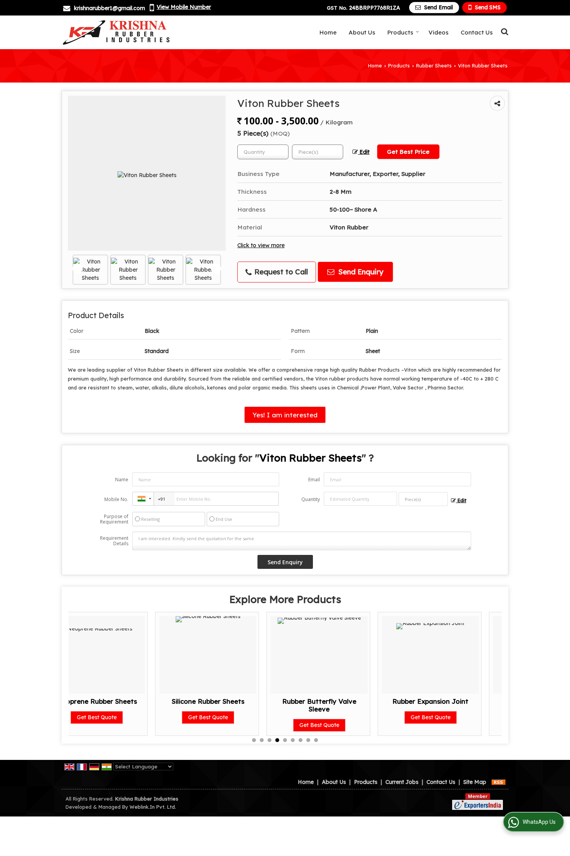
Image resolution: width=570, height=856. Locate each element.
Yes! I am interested (285, 415)
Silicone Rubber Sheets (121, 701)
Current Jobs (401, 781)
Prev (78, 269)
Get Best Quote (122, 717)
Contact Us (477, 32)
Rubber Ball (455, 701)
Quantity (310, 499)
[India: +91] (143, 499)
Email (314, 479)
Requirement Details (114, 541)
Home (328, 32)
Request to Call (280, 271)
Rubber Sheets (434, 65)
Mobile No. (116, 499)
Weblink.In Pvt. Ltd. (153, 807)
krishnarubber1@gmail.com (109, 8)
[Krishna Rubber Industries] (117, 32)
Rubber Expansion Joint (344, 701)
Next (216, 269)
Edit (364, 151)
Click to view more (261, 245)
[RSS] (499, 781)
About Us (362, 32)
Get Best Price (408, 151)
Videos (438, 32)
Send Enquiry (359, 271)
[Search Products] (503, 31)
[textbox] (317, 152)
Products (400, 32)
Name (121, 479)
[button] (184, 6)
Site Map (474, 781)
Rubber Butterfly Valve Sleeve (233, 705)
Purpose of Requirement (114, 519)
